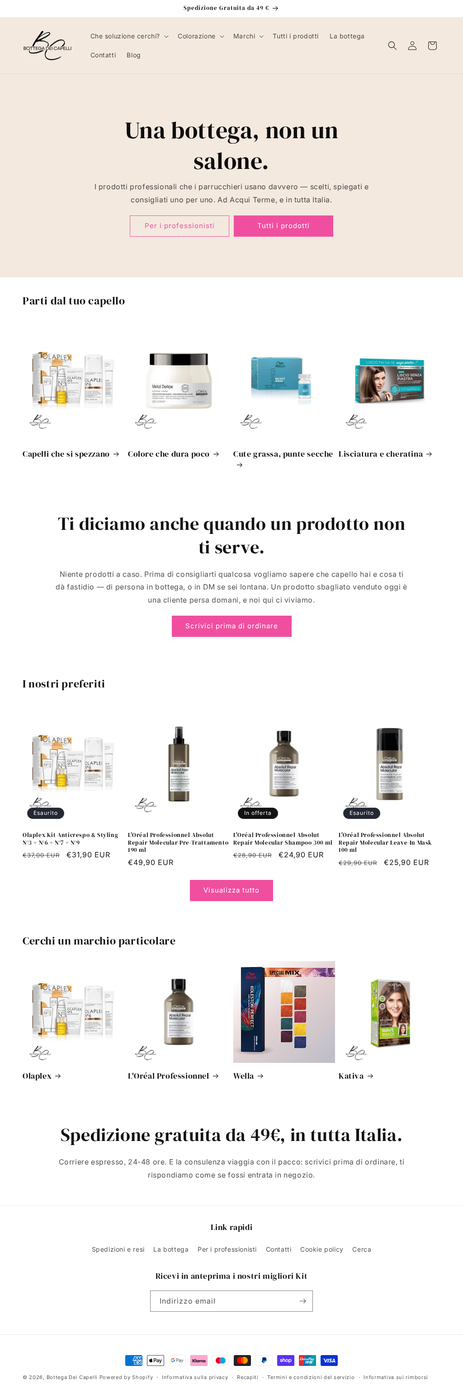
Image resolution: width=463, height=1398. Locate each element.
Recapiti (248, 1377)
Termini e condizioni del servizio (310, 1377)
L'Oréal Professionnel (168, 1076)
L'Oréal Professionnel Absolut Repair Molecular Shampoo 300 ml (283, 839)
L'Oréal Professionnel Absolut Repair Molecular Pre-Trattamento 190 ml (178, 843)
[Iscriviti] (302, 1301)
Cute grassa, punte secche (283, 454)
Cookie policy (322, 1249)
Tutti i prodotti (283, 226)
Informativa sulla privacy (195, 1377)
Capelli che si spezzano (66, 454)
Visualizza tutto (231, 890)
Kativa (351, 1076)
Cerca (361, 1249)
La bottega (171, 1249)
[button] (129, 36)
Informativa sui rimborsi (396, 1377)
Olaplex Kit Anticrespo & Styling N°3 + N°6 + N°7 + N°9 (70, 839)
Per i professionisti (180, 226)
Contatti (279, 1249)
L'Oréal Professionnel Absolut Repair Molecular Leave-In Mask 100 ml (385, 843)
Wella (243, 1076)
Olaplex (37, 1076)
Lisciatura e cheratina (381, 454)
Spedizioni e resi (118, 1249)
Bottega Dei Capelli (72, 1377)
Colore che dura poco (169, 454)
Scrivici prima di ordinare (231, 626)
